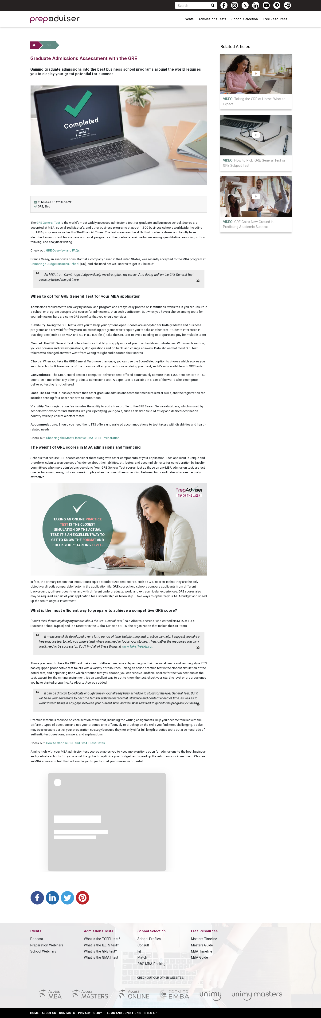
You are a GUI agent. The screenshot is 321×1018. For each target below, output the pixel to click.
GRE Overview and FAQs (63, 250)
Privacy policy (90, 1013)
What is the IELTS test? (101, 945)
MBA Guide (199, 958)
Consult (143, 945)
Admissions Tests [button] (213, 19)
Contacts (67, 1013)
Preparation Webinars (46, 945)
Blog (47, 206)
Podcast (36, 939)
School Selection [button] (244, 19)
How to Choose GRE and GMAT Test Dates (75, 743)
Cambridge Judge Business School (55, 264)
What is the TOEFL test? (102, 939)
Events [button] (189, 19)
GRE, (41, 206)
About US (49, 1013)
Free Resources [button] (275, 19)
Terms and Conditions (123, 1013)
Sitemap (150, 1013)
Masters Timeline (204, 939)
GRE (49, 45)
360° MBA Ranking (151, 964)
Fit (139, 951)
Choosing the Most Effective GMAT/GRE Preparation (82, 438)
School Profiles (149, 939)
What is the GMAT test (101, 958)
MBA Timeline (201, 951)
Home (34, 1013)
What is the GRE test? (100, 951)
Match (142, 958)
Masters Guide (202, 945)
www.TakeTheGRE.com (138, 646)
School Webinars (43, 951)
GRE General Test (48, 222)
